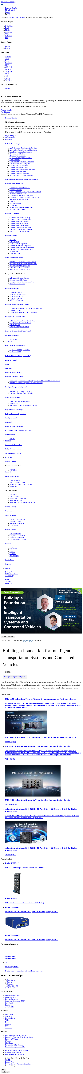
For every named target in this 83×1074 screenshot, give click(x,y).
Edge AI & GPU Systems (18, 244)
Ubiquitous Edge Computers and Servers (23, 405)
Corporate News (10, 997)
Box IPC (13, 240)
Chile (7, 34)
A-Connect (9, 576)
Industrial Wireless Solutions (19, 173)
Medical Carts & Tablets (18, 294)
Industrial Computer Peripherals (20, 245)
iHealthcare (8, 368)
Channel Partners (10, 461)
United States (9, 26)
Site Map (8, 1060)
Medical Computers (16, 296)
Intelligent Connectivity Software (21, 229)
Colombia (8, 36)
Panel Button (5, 112)
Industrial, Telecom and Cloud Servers (23, 262)
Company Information (17, 519)
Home (7, 579)
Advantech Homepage (8, 2)
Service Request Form (17, 482)
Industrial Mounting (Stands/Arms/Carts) (17, 331)
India (7, 61)
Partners (8, 457)
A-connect (8, 1028)
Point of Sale (14, 403)
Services (8, 441)
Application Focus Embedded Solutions (23, 150)
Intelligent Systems (11, 235)
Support (8, 472)
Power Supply (14, 339)
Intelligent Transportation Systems (21, 249)
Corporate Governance (17, 536)
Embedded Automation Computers (21, 195)
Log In (14, 8)
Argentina (8, 32)
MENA (7, 88)
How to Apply (14, 556)
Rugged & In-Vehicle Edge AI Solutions (23, 312)
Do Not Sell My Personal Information (18, 1064)
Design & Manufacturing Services (15, 414)
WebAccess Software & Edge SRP (21, 207)
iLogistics (8, 422)
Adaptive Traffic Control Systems (21, 391)
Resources (13, 494)
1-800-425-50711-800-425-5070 (11, 987)
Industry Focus (10, 1018)
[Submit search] (50, 114)
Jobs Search (9, 1003)
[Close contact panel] (1, 948)
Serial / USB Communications (20, 231)
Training (12, 552)
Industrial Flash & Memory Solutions (22, 169)
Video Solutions (10, 434)
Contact (7, 568)
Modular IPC (14, 251)
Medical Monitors (16, 298)
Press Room (14, 525)
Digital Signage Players (18, 156)
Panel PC (13, 201)
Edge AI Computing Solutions (20, 350)
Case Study (9, 1014)
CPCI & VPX (14, 242)
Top (4, 1070)
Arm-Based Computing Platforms (21, 152)
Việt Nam (8, 80)
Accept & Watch (7, 637)
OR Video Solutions (16, 300)
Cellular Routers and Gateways (20, 218)
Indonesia (8, 63)
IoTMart (8, 572)
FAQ (7, 1026)
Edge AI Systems (15, 352)
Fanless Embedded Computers (20, 164)
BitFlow (12, 439)
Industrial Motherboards (18, 171)
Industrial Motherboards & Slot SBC (22, 247)
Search (7, 12)
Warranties (13, 486)
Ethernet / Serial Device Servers (20, 219)
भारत (8, 14)
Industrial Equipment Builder (14, 376)
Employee (8, 564)
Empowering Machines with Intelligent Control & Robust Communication (35, 381)
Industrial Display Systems (19, 167)
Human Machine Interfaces (19, 199)
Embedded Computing (12, 144)
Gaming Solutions (10, 418)
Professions (13, 548)
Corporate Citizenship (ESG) (15, 1001)
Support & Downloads (12, 476)
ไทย (6, 76)
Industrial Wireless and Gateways (21, 227)
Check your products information (21, 484)
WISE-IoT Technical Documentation (22, 502)
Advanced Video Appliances (19, 278)
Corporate (8, 511)
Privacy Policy (28, 640)
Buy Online (11, 980)
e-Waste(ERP (9, 1007)
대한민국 (8, 67)
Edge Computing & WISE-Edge (15, 345)
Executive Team (15, 521)
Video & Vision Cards (17, 284)
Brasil (7, 28)
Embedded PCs (15, 160)
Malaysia (8, 69)
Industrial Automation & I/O (14, 183)
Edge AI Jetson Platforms (18, 280)
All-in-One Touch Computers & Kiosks (23, 321)
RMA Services (15, 480)
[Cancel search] (52, 114)
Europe (7, 46)
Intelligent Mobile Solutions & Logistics (17, 304)
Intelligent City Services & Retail (15, 316)
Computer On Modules (17, 154)
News (7, 1022)
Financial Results (15, 534)
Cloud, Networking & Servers (14, 257)
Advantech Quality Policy (13, 453)
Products (8, 139)
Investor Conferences (17, 537)
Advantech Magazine (17, 523)
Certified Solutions (16, 190)
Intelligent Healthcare (12, 288)
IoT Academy (14, 496)
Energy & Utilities (10, 360)
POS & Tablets (15, 325)
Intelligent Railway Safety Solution (21, 393)
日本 (7, 65)
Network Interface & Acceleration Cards (23, 264)
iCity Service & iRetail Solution (20, 323)
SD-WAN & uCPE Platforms (20, 268)
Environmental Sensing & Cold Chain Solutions (26, 308)
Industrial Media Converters (19, 223)
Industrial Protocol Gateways (19, 225)
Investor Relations (10, 529)
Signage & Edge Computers (19, 327)
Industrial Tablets (15, 310)
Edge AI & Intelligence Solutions (21, 158)
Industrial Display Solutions (13, 426)
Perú (6, 38)
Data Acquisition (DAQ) (18, 194)
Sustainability (9, 560)
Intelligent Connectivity (12, 213)
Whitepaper (9, 1016)
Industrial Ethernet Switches (19, 221)
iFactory (7, 364)
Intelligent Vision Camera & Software (22, 282)
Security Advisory (10, 506)
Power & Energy (15, 203)
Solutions (8, 341)
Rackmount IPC (15, 253)
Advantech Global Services (13, 445)
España (7, 48)
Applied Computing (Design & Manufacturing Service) (21, 179)
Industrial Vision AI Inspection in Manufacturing (26, 383)
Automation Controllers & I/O (20, 188)
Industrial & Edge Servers (13, 372)
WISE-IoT (13, 470)
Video (7, 1020)
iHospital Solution (16, 292)
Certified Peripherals (11, 335)
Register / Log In (11, 118)
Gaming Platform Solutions (19, 165)
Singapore (8, 71)
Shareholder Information (18, 539)
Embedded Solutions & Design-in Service (17, 356)
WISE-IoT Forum (16, 500)
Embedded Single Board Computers (22, 162)
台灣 (7, 73)
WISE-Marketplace (11, 574)
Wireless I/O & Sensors (17, 209)
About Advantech (10, 515)
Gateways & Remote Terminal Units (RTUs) (25, 197)
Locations (13, 554)
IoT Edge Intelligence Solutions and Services (18, 430)
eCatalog (8, 1024)
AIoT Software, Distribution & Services (23, 148)
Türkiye (8, 78)
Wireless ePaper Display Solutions (21, 175)
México (7, 30)
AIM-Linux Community (18, 498)
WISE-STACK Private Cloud (20, 269)
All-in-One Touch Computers (20, 401)
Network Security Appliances (20, 266)
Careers (7, 544)
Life (11, 550)
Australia (8, 57)
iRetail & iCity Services (12, 397)
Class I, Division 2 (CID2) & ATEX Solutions (25, 192)
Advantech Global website (16, 17)
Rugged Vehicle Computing (13, 409)
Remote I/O (14, 205)
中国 (7, 59)
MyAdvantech (10, 10)
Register (8, 8)
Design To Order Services (13, 449)
